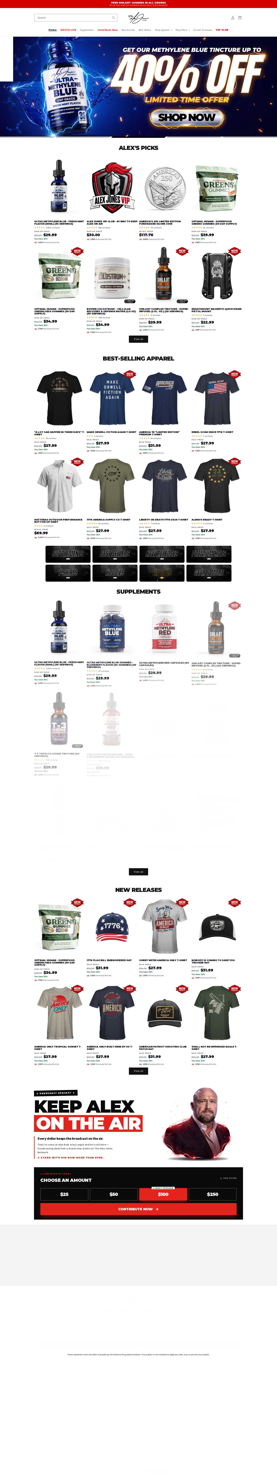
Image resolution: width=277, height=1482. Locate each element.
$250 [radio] (212, 1194)
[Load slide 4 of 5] (194, 137)
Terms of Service (113, 1415)
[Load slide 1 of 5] (27, 137)
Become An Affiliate (114, 1381)
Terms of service (143, 1474)
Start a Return (111, 1393)
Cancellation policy (177, 1474)
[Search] (113, 17)
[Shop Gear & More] (208, 573)
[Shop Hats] (208, 554)
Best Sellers (40, 1410)
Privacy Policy (111, 1404)
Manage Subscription (115, 1421)
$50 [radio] (114, 1194)
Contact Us (110, 1398)
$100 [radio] (163, 1192)
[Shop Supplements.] (68, 554)
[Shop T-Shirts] (68, 573)
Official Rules (220, 1423)
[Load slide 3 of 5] (138, 137)
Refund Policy (111, 1410)
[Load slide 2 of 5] (83, 137)
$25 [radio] (64, 1194)
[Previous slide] (5, 86)
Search (107, 1387)
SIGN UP (138, 1344)
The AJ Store (74, 1475)
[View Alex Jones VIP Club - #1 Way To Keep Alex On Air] (162, 573)
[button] (163, 30)
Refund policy (160, 1474)
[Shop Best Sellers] (115, 554)
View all (138, 339)
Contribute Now (135, 1209)
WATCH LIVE (40, 1387)
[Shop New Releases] (162, 554)
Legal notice (210, 1474)
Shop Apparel (41, 1415)
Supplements (41, 1393)
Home (37, 1381)
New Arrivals (41, 1404)
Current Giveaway (43, 1426)
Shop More (40, 1421)
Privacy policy (107, 1474)
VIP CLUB (39, 1432)
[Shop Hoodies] (115, 573)
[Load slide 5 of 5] (249, 137)
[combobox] (75, 17)
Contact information (124, 1474)
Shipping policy (195, 1474)
